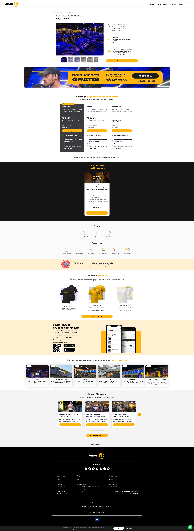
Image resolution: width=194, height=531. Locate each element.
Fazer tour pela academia (119, 54)
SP (65, 12)
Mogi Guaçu (71, 12)
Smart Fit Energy (81, 489)
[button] (64, 59)
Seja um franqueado (177, 4)
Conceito (59, 482)
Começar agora (72, 131)
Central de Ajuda (61, 486)
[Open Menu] (188, 4)
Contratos (79, 482)
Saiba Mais (129, 528)
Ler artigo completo (70, 425)
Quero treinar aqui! (122, 60)
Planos (78, 479)
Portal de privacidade (62, 496)
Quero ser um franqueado (115, 482)
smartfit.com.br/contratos (113, 503)
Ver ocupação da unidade (118, 30)
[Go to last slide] (60, 60)
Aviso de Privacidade (62, 493)
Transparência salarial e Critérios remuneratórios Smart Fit (123, 491)
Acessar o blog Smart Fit (97, 435)
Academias (151, 4)
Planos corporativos (82, 484)
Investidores (60, 484)
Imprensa (111, 479)
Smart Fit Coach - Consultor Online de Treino (88, 486)
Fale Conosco (60, 489)
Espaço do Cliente (163, 4)
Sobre (58, 479)
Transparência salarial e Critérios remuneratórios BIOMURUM (124, 493)
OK (118, 528)
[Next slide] (100, 60)
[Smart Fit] (12, 4)
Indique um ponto (113, 486)
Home (54, 12)
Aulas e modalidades (82, 493)
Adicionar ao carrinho (97, 213)
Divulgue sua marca (113, 484)
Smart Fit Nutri (80, 491)
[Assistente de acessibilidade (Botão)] (97, 519)
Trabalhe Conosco (113, 489)
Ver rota (114, 42)
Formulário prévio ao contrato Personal (118, 496)
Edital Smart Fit (61, 491)
